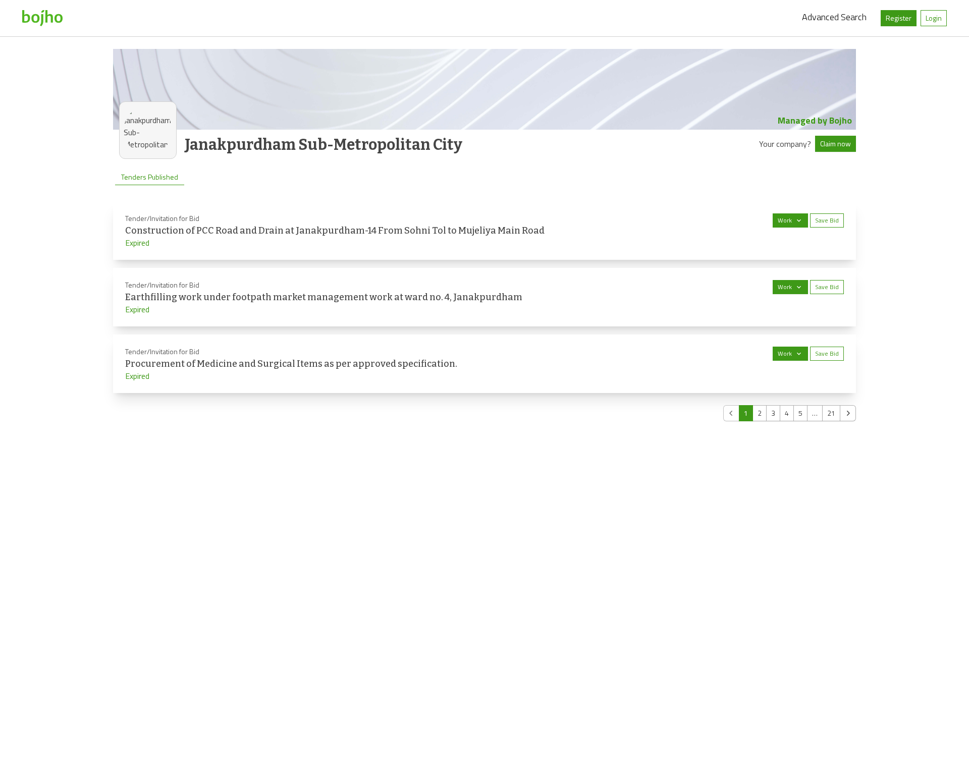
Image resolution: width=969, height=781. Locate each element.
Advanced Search (834, 17)
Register (898, 18)
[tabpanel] (484, 311)
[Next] (848, 413)
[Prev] (731, 413)
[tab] (149, 177)
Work (785, 220)
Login (934, 18)
